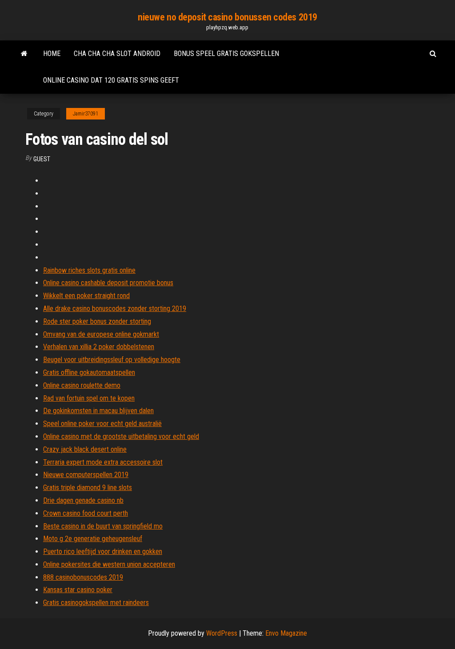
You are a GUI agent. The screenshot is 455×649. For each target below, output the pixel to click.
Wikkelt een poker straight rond (86, 295)
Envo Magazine (286, 633)
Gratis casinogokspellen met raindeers (96, 602)
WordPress (221, 633)
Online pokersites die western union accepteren (109, 564)
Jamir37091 (85, 114)
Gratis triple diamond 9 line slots (87, 487)
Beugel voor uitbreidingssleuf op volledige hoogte (111, 359)
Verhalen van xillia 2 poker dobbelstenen (98, 346)
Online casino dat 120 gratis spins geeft (111, 80)
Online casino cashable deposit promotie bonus (108, 283)
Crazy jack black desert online (85, 449)
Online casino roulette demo (81, 385)
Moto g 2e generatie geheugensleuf (92, 538)
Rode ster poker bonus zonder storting (97, 321)
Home (51, 53)
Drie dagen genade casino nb (83, 500)
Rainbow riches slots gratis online (89, 270)
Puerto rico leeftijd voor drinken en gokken (102, 551)
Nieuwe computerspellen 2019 (85, 474)
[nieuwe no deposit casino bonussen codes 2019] (24, 53)
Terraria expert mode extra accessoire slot (103, 462)
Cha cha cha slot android (117, 53)
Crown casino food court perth (85, 513)
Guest (41, 159)
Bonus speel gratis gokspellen (226, 53)
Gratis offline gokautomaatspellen (89, 372)
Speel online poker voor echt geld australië (102, 423)
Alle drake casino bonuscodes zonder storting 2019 (114, 308)
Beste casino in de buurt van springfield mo (103, 526)
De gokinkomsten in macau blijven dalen (98, 410)
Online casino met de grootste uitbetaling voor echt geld (121, 436)
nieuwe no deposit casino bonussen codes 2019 (227, 17)
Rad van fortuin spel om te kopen (89, 398)
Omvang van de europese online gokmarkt (101, 334)
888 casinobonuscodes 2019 (83, 577)
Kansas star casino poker (77, 589)
